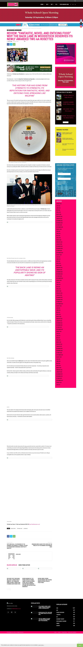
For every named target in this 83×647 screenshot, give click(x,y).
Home (42, 4)
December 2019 (59, 374)
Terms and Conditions (72, 632)
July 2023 (58, 282)
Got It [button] (80, 645)
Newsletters (62, 183)
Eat (52, 4)
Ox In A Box (10, 41)
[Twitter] (75, 4)
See (47, 4)
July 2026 (58, 205)
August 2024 (59, 254)
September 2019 (59, 380)
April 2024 (58, 263)
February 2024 (59, 267)
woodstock (25, 528)
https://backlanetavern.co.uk (34, 524)
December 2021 (59, 322)
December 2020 (59, 348)
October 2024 (59, 250)
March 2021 (58, 342)
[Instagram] (73, 4)
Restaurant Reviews (18, 30)
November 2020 (59, 350)
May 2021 (58, 337)
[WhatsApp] (14, 44)
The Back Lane (19, 528)
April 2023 (58, 288)
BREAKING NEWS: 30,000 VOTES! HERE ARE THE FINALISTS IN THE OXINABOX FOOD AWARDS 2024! (42, 546)
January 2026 (59, 218)
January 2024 (59, 269)
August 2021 (59, 331)
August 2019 (59, 382)
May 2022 (58, 312)
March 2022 (58, 316)
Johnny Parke (13, 528)
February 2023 (59, 293)
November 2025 (59, 222)
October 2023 (59, 276)
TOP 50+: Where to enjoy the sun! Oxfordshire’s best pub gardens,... (44, 619)
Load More (65, 122)
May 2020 (58, 363)
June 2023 (58, 284)
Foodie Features (11, 30)
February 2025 (59, 242)
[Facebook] (71, 4)
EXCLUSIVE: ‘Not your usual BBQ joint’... (68, 144)
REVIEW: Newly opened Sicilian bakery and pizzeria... (68, 139)
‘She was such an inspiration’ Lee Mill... (68, 150)
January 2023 (59, 295)
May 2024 (58, 261)
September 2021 (59, 329)
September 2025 (59, 227)
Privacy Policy (64, 632)
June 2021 (58, 335)
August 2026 (59, 203)
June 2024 (58, 259)
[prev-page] (7, 589)
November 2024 (59, 248)
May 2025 (58, 235)
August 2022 (59, 305)
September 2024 (59, 252)
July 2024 (58, 256)
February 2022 (59, 318)
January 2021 (59, 346)
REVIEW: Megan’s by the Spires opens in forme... (67, 133)
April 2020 (58, 365)
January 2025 (59, 244)
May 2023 (58, 286)
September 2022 (59, 303)
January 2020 (59, 371)
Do (56, 4)
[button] (75, 0)
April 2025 (58, 237)
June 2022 (58, 310)
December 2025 (59, 220)
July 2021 (58, 333)
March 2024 (58, 265)
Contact (59, 632)
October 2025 (59, 225)
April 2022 (58, 314)
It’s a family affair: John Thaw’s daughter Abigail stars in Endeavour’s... (44, 607)
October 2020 (59, 352)
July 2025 (58, 231)
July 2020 (58, 359)
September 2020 (59, 354)
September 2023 (59, 278)
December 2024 (59, 246)
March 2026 (58, 214)
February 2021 (59, 344)
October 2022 (59, 301)
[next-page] (10, 589)
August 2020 (59, 357)
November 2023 (59, 273)
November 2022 (59, 299)
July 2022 (58, 308)
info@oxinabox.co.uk (16, 608)
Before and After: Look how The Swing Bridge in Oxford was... (45, 613)
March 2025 (58, 239)
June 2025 (58, 233)
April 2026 (58, 212)
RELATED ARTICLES (12, 565)
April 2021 (58, 340)
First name (60, 172)
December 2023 (59, 271)
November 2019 (59, 376)
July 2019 (58, 384)
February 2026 (59, 216)
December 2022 (59, 297)
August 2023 (59, 280)
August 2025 (59, 229)
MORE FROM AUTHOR (24, 565)
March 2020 (58, 367)
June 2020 (58, 361)
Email (59, 177)
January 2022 (59, 320)
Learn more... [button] (41, 645)
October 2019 (59, 378)
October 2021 (59, 327)
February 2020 (59, 369)
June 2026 (58, 207)
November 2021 (59, 325)
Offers (60, 184)
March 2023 (58, 291)
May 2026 (58, 210)
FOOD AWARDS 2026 (64, 4)
